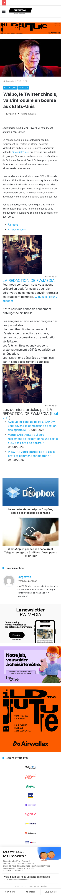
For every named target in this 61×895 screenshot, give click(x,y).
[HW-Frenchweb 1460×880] (30, 682)
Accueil (9, 81)
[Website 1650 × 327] (30, 28)
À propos (13, 224)
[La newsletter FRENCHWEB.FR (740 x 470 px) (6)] (30, 642)
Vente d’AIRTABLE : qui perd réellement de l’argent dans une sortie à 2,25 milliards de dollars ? (33, 438)
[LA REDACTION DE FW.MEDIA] (22, 273)
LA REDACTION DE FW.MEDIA (29, 280)
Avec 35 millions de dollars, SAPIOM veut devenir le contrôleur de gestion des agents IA (32, 425)
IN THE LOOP (21, 81)
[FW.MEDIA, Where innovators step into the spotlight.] (20, 11)
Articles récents (17, 229)
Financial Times (20, 152)
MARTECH (23, 88)
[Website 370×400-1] (30, 751)
